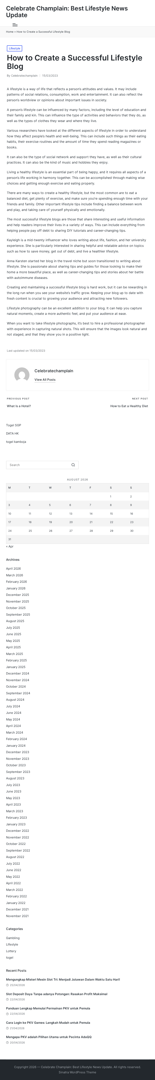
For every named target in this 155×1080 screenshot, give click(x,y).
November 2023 (17, 759)
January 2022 (15, 903)
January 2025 (15, 667)
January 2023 (16, 824)
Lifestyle (14, 48)
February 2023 (16, 817)
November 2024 (17, 680)
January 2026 (15, 588)
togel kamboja (16, 442)
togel (9, 957)
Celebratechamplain (54, 370)
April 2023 (13, 804)
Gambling (13, 938)
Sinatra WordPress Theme (77, 1072)
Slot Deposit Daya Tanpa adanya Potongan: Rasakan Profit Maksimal (56, 994)
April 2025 (13, 647)
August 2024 (15, 700)
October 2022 (16, 844)
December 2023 (17, 752)
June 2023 (13, 791)
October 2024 (16, 686)
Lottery (11, 951)
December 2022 (17, 831)
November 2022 (17, 837)
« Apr (10, 546)
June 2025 (13, 634)
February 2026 (16, 582)
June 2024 (13, 713)
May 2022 (13, 877)
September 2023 (18, 772)
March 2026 (14, 575)
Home (10, 31)
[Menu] (15, 24)
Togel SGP (13, 425)
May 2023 (13, 798)
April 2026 (13, 568)
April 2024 (13, 726)
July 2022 (13, 863)
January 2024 (16, 745)
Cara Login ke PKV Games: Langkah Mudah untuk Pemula (48, 1023)
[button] (45, 379)
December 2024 (17, 673)
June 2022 (13, 870)
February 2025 (16, 660)
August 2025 (15, 621)
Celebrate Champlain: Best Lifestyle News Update (67, 11)
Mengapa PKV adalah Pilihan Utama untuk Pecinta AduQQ (49, 1037)
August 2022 (15, 857)
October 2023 (16, 765)
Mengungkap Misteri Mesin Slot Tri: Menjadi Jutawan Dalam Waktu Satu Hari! (63, 979)
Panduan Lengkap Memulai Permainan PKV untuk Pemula (48, 1008)
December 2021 (17, 909)
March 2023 (14, 811)
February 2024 (16, 739)
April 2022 (13, 883)
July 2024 (13, 706)
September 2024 (18, 693)
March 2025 (14, 654)
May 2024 (13, 719)
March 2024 (14, 732)
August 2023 (15, 778)
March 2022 (14, 890)
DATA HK (12, 433)
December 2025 (17, 595)
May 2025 (13, 641)
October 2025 (16, 608)
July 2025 (13, 628)
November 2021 (17, 916)
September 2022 (18, 850)
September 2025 (18, 614)
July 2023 (13, 785)
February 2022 (16, 896)
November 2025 (17, 601)
